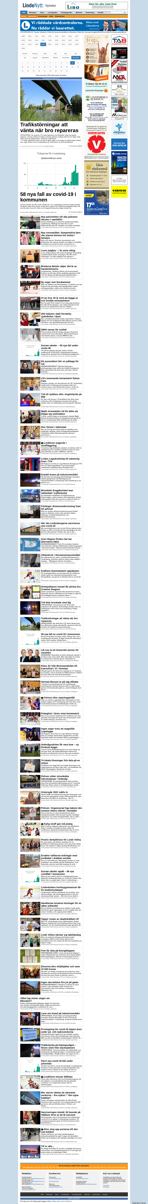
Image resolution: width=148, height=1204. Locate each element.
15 (39, 67)
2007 (76, 36)
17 (50, 67)
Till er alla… (47, 1146)
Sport (42, 12)
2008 (23, 40)
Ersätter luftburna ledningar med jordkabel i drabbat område (59, 856)
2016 (76, 40)
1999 (23, 36)
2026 (23, 48)
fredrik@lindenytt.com (37, 1178)
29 (56, 71)
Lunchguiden (52, 12)
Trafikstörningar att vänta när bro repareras (49, 127)
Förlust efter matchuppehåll (59, 697)
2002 (43, 36)
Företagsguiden (66, 12)
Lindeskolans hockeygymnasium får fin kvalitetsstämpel (61, 888)
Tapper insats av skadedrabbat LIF (60, 919)
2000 (29, 36)
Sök (125, 12)
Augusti (35, 57)
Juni (75, 53)
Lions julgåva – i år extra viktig (58, 250)
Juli (25, 57)
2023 (63, 44)
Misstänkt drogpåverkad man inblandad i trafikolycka (57, 491)
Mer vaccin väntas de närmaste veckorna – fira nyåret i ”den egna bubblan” (59, 1095)
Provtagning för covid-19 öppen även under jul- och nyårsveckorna (61, 1030)
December (76, 57)
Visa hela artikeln (76, 146)
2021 (50, 44)
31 (67, 71)
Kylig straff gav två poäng (57, 824)
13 (28, 67)
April (55, 53)
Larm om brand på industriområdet (60, 1013)
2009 (29, 40)
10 (72, 63)
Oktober (55, 57)
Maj (65, 53)
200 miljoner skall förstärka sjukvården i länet (56, 315)
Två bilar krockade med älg (56, 602)
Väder (51, 16)
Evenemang (90, 12)
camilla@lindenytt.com (37, 1181)
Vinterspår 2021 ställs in (54, 792)
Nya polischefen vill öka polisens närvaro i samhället (59, 218)
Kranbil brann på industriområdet (59, 474)
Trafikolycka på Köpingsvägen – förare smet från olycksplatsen (58, 1046)
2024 (70, 44)
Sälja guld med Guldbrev (62, 1201)
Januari (24, 53)
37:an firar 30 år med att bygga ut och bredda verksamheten (59, 299)
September (45, 57)
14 (33, 67)
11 (78, 63)
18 (56, 67)
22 (78, 67)
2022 (56, 44)
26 (39, 71)
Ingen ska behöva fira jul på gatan (59, 982)
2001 (36, 36)
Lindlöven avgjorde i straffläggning (54, 444)
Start (23, 12)
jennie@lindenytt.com (37, 1184)
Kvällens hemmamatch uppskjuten (60, 571)
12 (22, 67)
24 (28, 71)
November (65, 57)
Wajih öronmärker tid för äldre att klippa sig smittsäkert (59, 412)
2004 (56, 36)
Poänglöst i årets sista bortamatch (60, 713)
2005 (63, 36)
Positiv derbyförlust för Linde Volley (61, 839)
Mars (45, 53)
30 (61, 71)
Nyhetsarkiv (32, 16)
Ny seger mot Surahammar (56, 282)
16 (45, 67)
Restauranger (42, 16)
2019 (36, 44)
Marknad (79, 12)
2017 (23, 44)
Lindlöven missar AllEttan (57, 1076)
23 (22, 71)
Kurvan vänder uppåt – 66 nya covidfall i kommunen (57, 872)
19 (61, 67)
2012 (50, 40)
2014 (63, 40)
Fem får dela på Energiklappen (58, 950)
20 (67, 67)
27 (45, 71)
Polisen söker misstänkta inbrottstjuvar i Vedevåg (55, 777)
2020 (43, 44)
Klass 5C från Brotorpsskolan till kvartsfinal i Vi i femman (59, 667)
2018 (29, 44)
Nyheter (23, 16)
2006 (70, 36)
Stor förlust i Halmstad (53, 427)
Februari (35, 53)
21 (72, 67)
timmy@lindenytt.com (28, 1189)
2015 (70, 40)
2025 (76, 44)
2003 (50, 36)
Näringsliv (32, 12)
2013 (56, 40)
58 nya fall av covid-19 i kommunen (48, 196)
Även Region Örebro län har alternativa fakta (56, 540)
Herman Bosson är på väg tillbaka (59, 682)
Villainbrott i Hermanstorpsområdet (60, 555)
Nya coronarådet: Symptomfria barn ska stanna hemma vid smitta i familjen (61, 235)
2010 (36, 40)
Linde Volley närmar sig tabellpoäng (61, 935)
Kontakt (100, 12)
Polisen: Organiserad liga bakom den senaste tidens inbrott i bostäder (61, 809)
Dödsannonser (60, 16)
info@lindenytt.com (55, 1178)
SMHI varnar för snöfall (54, 329)
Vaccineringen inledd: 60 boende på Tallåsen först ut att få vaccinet (60, 1113)
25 (33, 71)
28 (50, 71)
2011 (43, 40)
